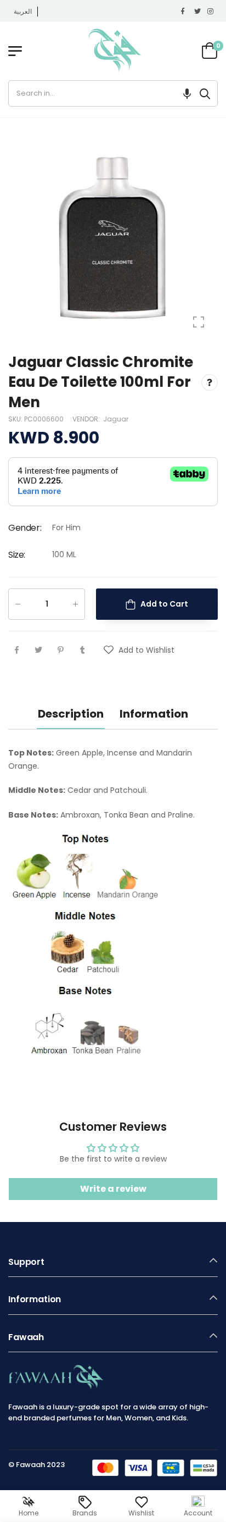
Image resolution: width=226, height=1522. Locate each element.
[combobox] (100, 93)
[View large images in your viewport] (199, 322)
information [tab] (154, 713)
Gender (24, 527)
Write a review (113, 1188)
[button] (187, 93)
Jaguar (115, 419)
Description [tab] (71, 713)
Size (16, 554)
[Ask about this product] (209, 382)
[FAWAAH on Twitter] (198, 11)
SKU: (16, 419)
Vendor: (86, 419)
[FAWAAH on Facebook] (185, 11)
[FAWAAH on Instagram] (211, 11)
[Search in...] (205, 93)
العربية (23, 11)
